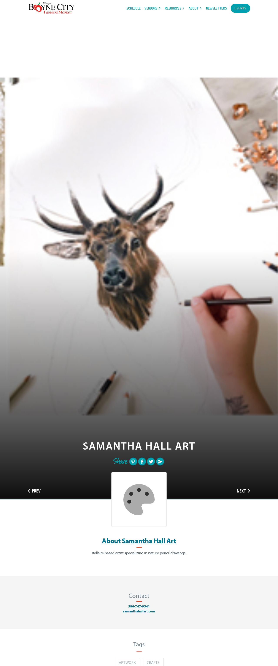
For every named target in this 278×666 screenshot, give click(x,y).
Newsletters (216, 8)
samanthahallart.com (139, 611)
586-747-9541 (139, 606)
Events (240, 8)
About (194, 8)
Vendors (150, 8)
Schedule (133, 8)
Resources (173, 8)
